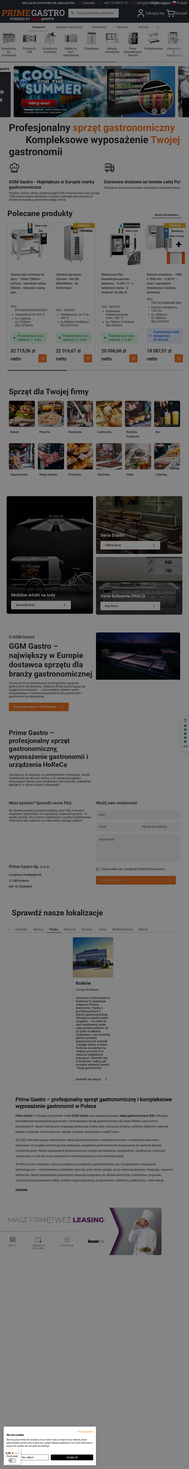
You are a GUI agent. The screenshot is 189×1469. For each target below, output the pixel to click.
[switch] (12, 1460)
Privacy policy (85, 1431)
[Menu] (18, 1451)
